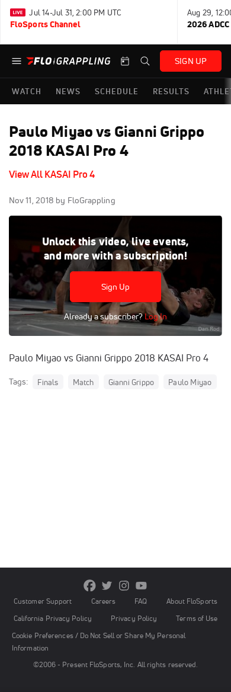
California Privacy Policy (53, 618)
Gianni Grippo (131, 382)
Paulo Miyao (189, 382)
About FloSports (191, 601)
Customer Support (43, 601)
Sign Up (115, 286)
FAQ (140, 601)
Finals (47, 382)
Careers (103, 601)
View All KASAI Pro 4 (52, 174)
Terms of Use (196, 618)
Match (83, 382)
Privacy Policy (134, 618)
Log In (155, 316)
